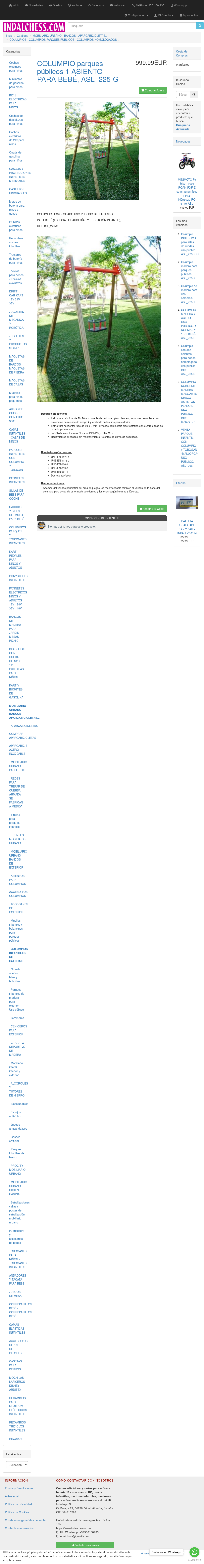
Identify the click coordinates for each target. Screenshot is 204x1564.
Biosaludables (18, 1104)
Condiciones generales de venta (25, 1520)
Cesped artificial (15, 1139)
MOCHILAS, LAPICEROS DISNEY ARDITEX (17, 1384)
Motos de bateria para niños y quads (17, 207)
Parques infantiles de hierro (16, 1153)
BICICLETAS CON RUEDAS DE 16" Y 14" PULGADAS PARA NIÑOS (17, 663)
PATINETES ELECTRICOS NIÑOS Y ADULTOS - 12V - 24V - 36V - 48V (18, 598)
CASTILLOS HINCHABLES (18, 191)
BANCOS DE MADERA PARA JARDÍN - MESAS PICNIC (15, 629)
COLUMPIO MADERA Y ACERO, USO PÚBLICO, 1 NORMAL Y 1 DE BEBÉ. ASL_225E (188, 324)
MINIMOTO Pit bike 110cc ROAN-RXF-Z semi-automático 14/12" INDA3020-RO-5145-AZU (187, 191)
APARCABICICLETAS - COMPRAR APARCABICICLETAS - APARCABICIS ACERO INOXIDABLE (18, 740)
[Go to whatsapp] (194, 1552)
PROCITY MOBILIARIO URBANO (17, 1170)
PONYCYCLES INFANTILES (18, 578)
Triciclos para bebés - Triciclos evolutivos (16, 277)
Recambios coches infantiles (16, 242)
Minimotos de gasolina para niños (16, 83)
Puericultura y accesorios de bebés (16, 1237)
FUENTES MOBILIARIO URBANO (17, 839)
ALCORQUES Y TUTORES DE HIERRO (18, 1089)
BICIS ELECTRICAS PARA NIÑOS (17, 101)
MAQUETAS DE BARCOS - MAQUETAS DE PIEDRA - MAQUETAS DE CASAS (17, 370)
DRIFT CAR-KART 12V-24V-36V (16, 297)
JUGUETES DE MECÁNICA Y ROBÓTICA (16, 320)
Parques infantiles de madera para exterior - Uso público (16, 999)
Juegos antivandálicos (18, 1126)
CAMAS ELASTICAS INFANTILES (17, 1328)
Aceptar (145, 1553)
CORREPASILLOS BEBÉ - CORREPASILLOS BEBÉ (18, 1310)
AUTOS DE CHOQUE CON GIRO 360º (16, 415)
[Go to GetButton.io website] (194, 1560)
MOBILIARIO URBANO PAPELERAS (18, 766)
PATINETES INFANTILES (17, 480)
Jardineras (16, 1018)
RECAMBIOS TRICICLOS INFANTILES (17, 1426)
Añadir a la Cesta (153, 509)
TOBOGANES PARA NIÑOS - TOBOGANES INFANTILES (17, 1259)
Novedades (183, 141)
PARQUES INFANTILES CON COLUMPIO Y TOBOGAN (17, 460)
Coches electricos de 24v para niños (16, 138)
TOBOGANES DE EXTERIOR (18, 908)
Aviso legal (12, 1496)
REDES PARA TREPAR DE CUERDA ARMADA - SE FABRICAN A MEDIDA (17, 792)
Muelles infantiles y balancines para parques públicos (16, 930)
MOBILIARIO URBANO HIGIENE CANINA (18, 1188)
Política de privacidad (18, 1504)
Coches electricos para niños (16, 66)
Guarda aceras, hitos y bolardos (14, 975)
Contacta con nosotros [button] (86, 1545)
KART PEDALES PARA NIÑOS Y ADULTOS (15, 560)
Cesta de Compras (182, 53)
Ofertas (180, 483)
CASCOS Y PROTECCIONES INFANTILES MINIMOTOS (18, 175)
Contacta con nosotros (19, 1528)
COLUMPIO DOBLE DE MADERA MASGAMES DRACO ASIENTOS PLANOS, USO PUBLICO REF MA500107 (189, 402)
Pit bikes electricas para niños (16, 226)
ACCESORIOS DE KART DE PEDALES (18, 1347)
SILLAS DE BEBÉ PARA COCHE (16, 494)
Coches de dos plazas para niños (16, 120)
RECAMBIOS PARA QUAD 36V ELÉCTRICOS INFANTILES (18, 1406)
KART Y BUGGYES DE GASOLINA (16, 691)
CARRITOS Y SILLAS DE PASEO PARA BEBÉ (16, 513)
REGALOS (15, 1439)
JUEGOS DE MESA (15, 1294)
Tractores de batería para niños (16, 258)
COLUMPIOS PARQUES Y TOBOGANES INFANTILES (17, 535)
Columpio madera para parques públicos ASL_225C (189, 270)
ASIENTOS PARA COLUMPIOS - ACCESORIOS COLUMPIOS (18, 886)
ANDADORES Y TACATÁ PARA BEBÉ (17, 1279)
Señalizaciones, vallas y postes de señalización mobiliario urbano (18, 1212)
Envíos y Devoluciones (19, 1488)
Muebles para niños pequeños (16, 397)
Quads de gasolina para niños (16, 156)
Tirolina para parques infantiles (14, 821)
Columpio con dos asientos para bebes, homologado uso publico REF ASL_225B (189, 360)
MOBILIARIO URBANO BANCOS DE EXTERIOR (18, 859)
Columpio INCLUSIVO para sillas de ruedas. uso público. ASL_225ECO (190, 244)
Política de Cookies (17, 1512)
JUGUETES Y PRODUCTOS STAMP (18, 342)
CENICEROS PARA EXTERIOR (18, 1030)
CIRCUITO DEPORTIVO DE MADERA (17, 1049)
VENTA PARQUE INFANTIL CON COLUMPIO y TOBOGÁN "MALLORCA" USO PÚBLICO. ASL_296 (189, 448)
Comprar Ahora (154, 90)
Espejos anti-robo (15, 1114)
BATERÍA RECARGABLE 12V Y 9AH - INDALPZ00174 (187, 527)
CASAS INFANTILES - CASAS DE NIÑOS (17, 435)
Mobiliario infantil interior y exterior (16, 1069)
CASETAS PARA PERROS (15, 1365)
